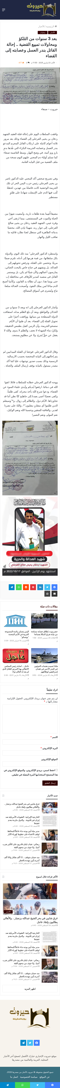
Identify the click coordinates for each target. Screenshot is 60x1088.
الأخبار (41, 26)
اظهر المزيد (30, 988)
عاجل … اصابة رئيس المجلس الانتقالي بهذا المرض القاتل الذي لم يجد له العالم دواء (15, 669)
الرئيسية (50, 26)
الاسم (54, 737)
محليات (42, 32)
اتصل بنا (14, 1076)
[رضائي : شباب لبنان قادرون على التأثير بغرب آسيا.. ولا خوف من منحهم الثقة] (50, 848)
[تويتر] (47, 587)
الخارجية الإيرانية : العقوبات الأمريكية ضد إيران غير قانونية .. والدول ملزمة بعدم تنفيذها (22, 820)
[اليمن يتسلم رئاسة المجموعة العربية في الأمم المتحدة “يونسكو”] (15, 621)
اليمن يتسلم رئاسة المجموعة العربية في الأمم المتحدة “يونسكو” (17, 634)
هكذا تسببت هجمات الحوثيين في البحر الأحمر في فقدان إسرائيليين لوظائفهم (46, 669)
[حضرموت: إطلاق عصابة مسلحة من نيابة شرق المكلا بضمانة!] (44, 621)
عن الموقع (45, 1076)
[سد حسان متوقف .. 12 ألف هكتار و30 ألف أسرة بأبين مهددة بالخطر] (50, 861)
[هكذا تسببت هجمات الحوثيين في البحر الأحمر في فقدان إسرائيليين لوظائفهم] (44, 655)
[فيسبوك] (54, 587)
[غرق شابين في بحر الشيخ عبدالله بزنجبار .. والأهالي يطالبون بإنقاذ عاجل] (50, 807)
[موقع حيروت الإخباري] (42, 10)
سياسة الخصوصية (28, 1076)
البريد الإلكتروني (49, 748)
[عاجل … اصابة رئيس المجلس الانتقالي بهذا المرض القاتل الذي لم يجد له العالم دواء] (15, 655)
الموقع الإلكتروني (49, 759)
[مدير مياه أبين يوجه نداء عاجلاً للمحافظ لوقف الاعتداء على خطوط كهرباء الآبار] (50, 835)
